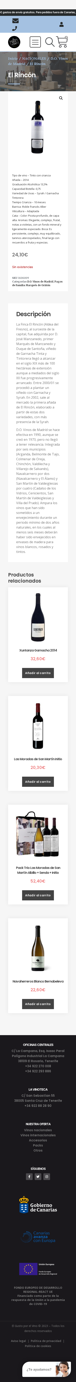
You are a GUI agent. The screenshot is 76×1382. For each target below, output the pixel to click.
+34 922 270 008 (38, 1066)
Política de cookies (38, 1346)
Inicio (13, 58)
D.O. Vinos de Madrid (40, 281)
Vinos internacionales (38, 1135)
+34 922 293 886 (38, 1071)
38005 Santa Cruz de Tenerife (38, 1101)
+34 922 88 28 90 (38, 1106)
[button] (35, 42)
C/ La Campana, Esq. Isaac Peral (38, 1051)
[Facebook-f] (29, 1176)
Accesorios (38, 1140)
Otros (38, 1150)
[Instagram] (46, 1176)
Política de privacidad (46, 1341)
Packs (38, 1145)
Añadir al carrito (38, 673)
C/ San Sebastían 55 (38, 1095)
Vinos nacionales (38, 1130)
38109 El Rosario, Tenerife (38, 1061)
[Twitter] (38, 1176)
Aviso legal (18, 1341)
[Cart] (62, 42)
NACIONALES (34, 58)
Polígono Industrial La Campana (38, 1056)
